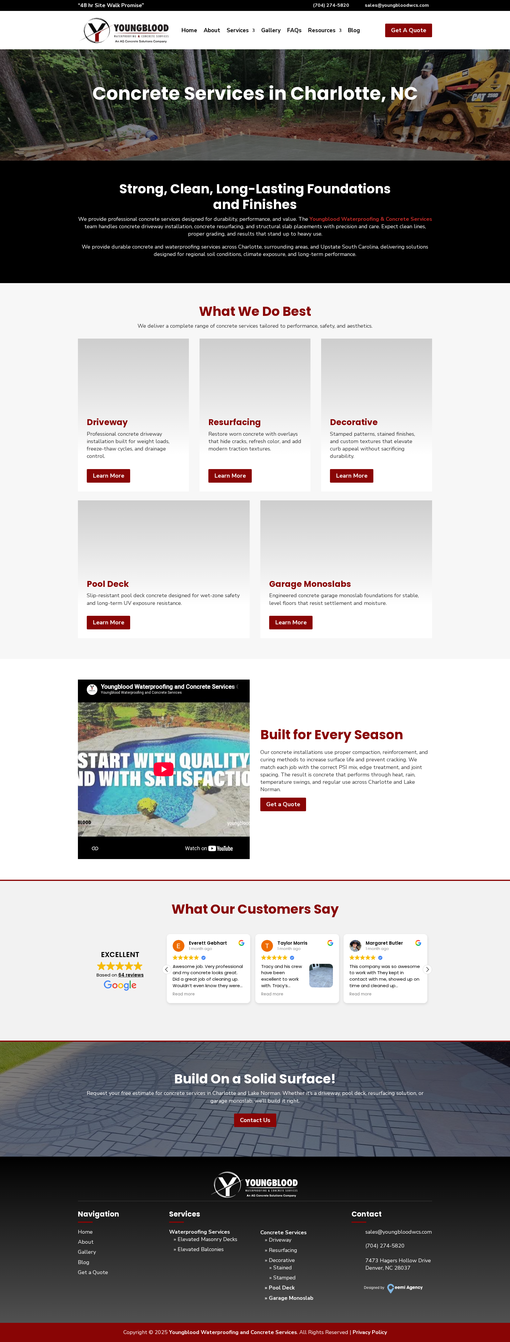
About (212, 31)
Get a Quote (283, 804)
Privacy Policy (370, 1332)
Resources (322, 31)
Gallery (271, 31)
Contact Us (255, 1120)
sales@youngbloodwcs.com (397, 5)
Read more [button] (184, 994)
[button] (427, 969)
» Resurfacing (281, 1250)
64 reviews (131, 975)
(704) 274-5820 (331, 5)
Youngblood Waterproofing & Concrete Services (371, 219)
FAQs (294, 31)
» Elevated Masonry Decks (205, 1239)
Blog (354, 31)
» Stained (280, 1267)
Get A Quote (408, 30)
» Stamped (282, 1277)
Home (189, 31)
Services (238, 31)
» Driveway (278, 1239)
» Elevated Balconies (199, 1249)
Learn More (108, 476)
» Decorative (280, 1260)
